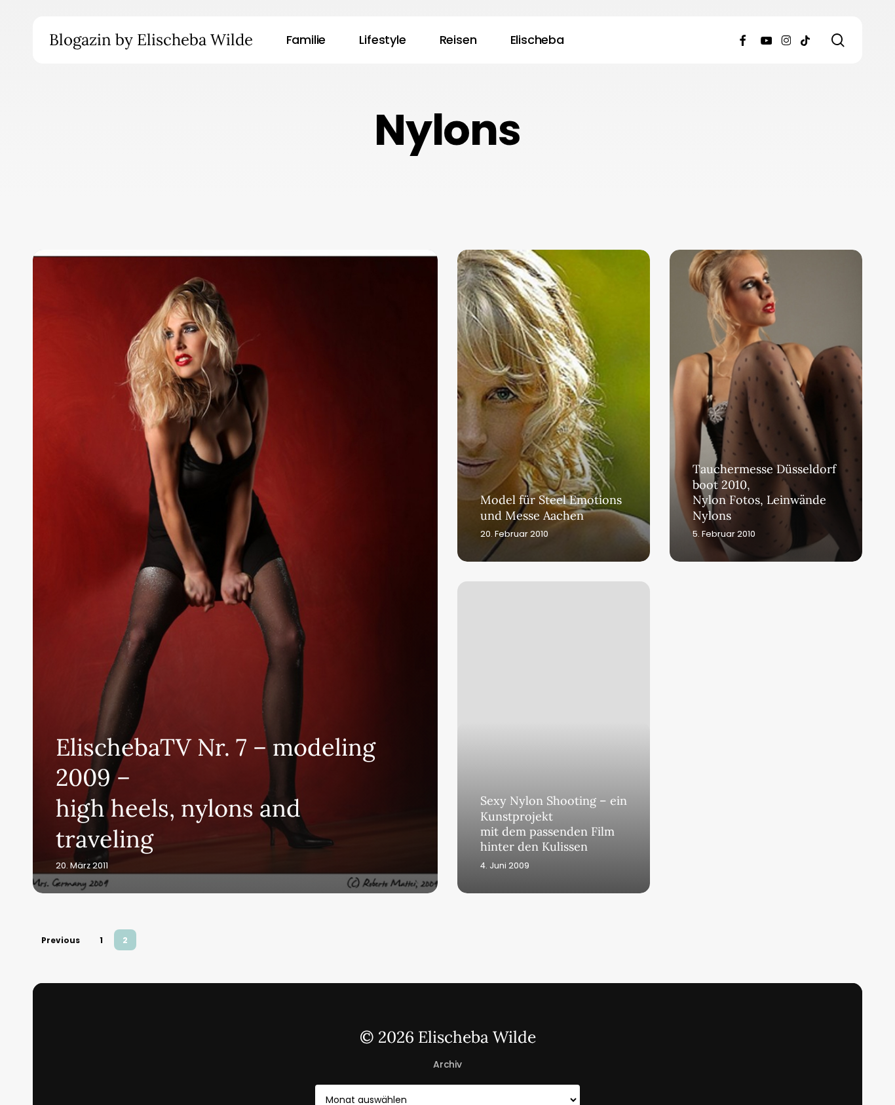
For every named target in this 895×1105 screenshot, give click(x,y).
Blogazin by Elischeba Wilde (151, 40)
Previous (60, 940)
